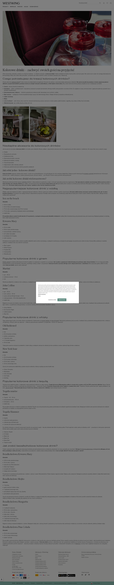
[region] (57, 292)
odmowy (63, 291)
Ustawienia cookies (52, 299)
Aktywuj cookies (62, 299)
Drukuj (39, 295)
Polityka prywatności (42, 294)
